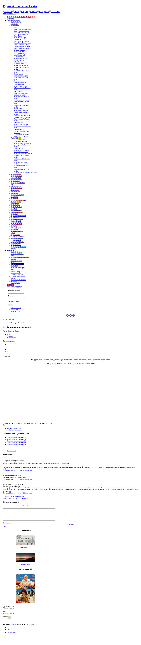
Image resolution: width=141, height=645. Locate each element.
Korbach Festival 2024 (25, 547)
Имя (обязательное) (29, 506)
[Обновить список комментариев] (13, 454)
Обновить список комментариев (13, 496)
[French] (33, 11)
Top (8, 629)
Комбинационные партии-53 (16, 439)
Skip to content (9, 319)
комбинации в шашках (14, 430)
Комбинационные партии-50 (16, 442)
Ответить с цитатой (16, 470)
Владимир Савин (13, 331)
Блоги (14, 624)
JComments (70, 524)
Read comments (11, 338)
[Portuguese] (43, 11)
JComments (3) (11, 451)
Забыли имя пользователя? (15, 310)
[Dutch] (15, 11)
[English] (24, 11)
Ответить (6, 470)
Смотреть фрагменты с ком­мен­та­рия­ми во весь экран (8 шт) (70, 363)
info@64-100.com (8, 613)
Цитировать (28, 470)
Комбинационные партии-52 (16, 441)
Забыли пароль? (16, 308)
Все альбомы (25, 564)
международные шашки (14, 428)
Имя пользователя (14, 290)
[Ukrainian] (54, 11)
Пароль (10, 296)
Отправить (6, 523)
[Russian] (7, 11)
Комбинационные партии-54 (16, 437)
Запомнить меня (13, 301)
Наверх (5, 526)
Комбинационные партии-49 (16, 444)
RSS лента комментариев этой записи (15, 498)
